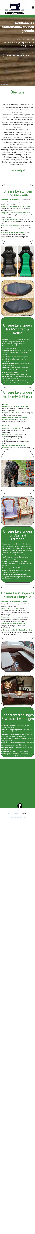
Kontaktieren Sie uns (18, 55)
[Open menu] (33, 7)
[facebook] (19, 805)
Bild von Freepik (4, 84)
